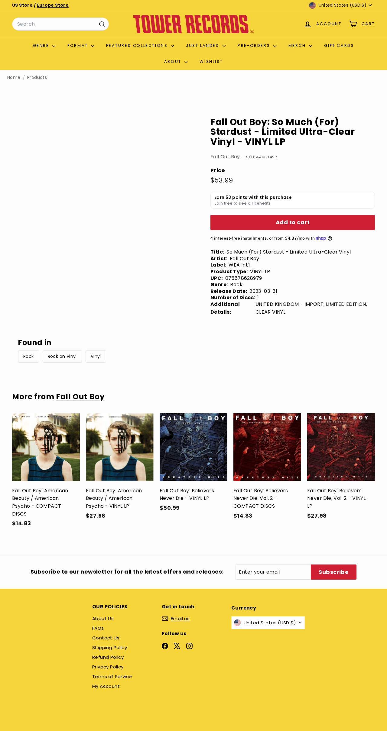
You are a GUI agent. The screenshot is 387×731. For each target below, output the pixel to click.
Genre (42, 45)
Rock (28, 356)
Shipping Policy (109, 647)
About (173, 61)
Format (78, 45)
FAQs (98, 628)
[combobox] (60, 24)
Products (37, 77)
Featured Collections (137, 45)
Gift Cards (339, 45)
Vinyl (96, 356)
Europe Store (53, 5)
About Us (103, 618)
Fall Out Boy (225, 156)
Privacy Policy (108, 667)
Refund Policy (108, 657)
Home (14, 77)
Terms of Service (112, 676)
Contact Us (105, 638)
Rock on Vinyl (62, 356)
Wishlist (211, 61)
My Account (106, 686)
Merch (298, 45)
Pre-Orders (255, 45)
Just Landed (203, 45)
